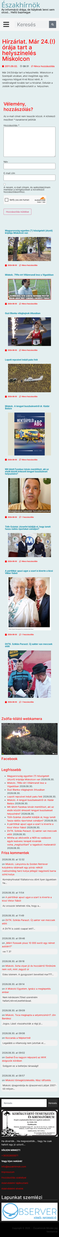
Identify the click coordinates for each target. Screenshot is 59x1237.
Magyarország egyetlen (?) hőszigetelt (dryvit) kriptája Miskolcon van (29, 231)
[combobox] (24, 1103)
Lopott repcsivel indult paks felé (21, 359)
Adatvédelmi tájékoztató (14, 1183)
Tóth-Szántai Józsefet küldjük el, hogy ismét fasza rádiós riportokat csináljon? (28, 527)
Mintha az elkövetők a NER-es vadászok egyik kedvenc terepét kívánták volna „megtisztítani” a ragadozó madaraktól (31, 841)
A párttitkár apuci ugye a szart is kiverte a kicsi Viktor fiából (29, 572)
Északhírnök (20, 4)
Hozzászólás (11, 125)
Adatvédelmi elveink (12, 1188)
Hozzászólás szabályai (13, 1177)
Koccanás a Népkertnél (18, 1037)
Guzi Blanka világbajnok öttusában (22, 313)
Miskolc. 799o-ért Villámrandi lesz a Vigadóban (29, 274)
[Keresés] (52, 24)
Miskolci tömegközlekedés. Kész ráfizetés (28, 1080)
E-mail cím (9, 173)
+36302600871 (9, 1155)
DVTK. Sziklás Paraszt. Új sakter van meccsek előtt (28, 645)
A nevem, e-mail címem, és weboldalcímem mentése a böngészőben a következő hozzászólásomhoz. (27, 189)
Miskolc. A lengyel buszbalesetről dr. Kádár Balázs (27, 407)
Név (6, 162)
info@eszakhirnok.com (13, 1166)
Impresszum (7, 1172)
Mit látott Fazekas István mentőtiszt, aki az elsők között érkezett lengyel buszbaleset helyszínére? (27, 471)
